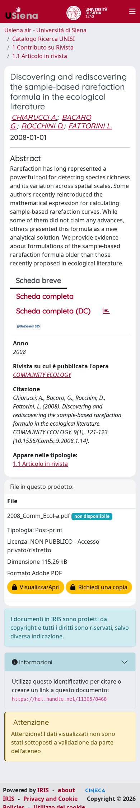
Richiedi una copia (101, 587)
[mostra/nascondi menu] (132, 11)
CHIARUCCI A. (34, 117)
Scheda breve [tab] (38, 280)
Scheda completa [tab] (45, 296)
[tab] (106, 310)
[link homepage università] (87, 11)
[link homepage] (24, 11)
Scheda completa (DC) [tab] (53, 310)
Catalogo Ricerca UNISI (43, 39)
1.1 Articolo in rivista (39, 56)
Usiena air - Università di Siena (45, 30)
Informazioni (35, 662)
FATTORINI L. (90, 125)
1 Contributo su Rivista (43, 47)
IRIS (43, 790)
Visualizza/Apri (38, 587)
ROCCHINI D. (42, 125)
